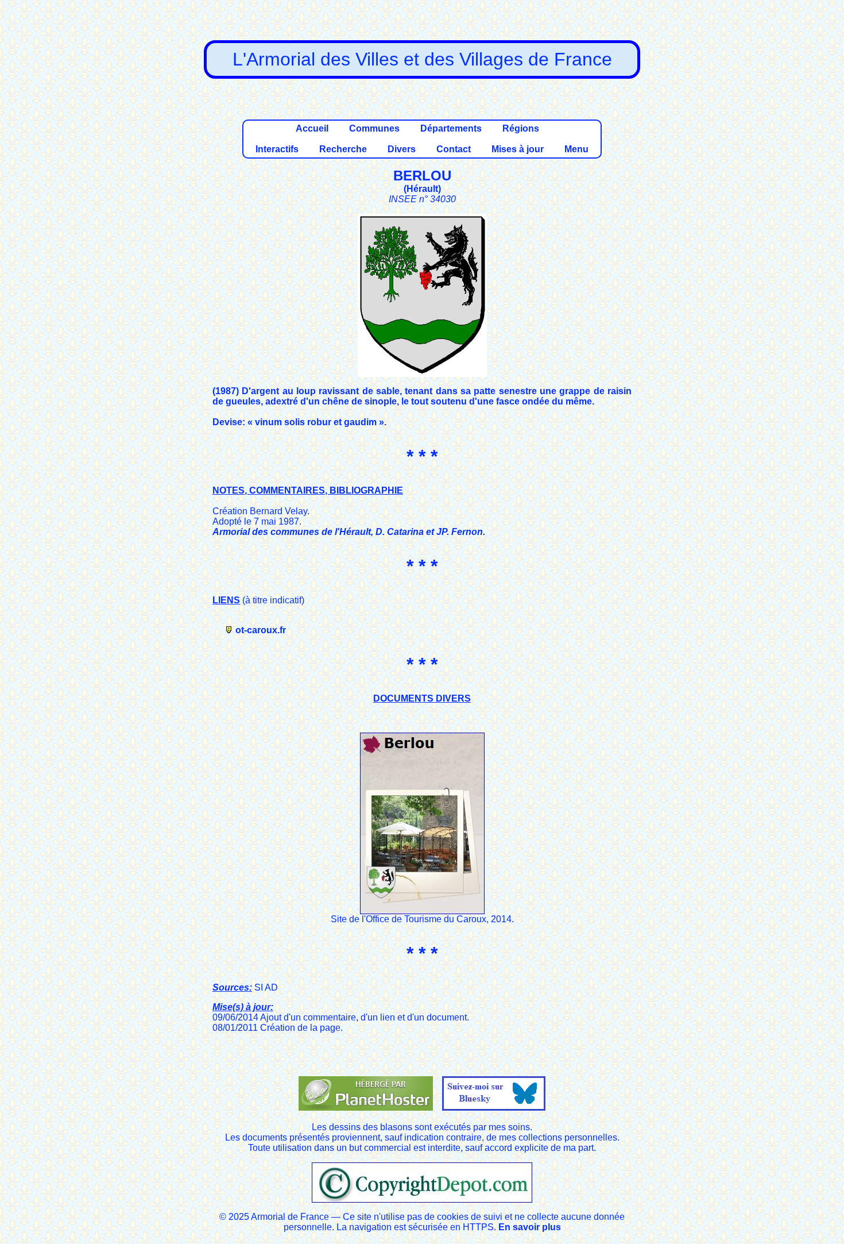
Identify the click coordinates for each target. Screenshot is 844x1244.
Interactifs (277, 149)
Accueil (312, 128)
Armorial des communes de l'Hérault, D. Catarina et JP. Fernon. (348, 532)
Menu (576, 149)
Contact (453, 149)
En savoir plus (529, 1227)
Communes (374, 128)
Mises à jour (517, 149)
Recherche (343, 149)
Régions (520, 128)
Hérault (422, 189)
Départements (451, 128)
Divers (402, 149)
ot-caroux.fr (260, 630)
